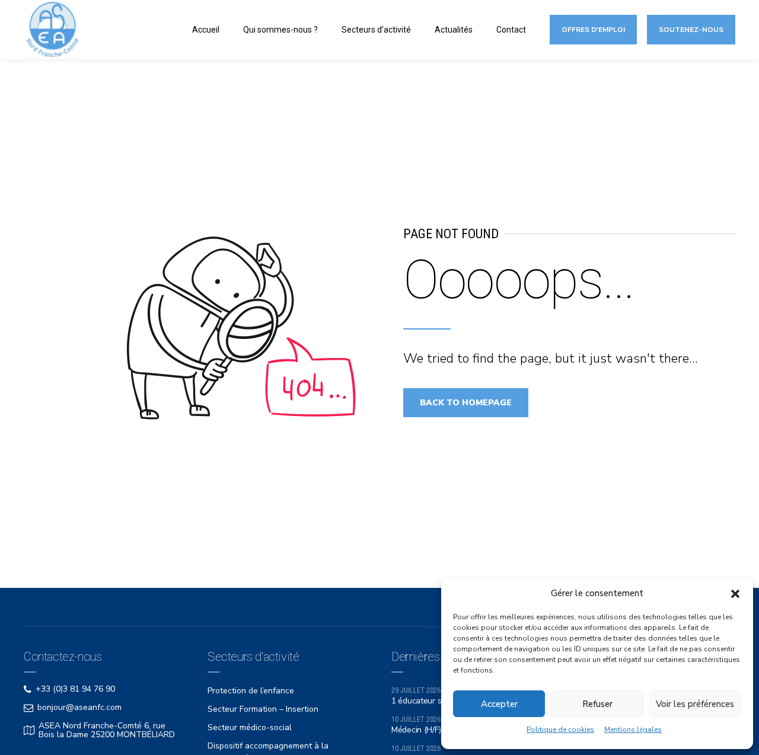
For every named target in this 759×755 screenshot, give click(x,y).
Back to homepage (466, 402)
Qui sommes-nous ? (280, 29)
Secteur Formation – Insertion (263, 709)
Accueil (205, 29)
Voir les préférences (695, 704)
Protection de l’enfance (251, 690)
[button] (735, 594)
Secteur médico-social (250, 727)
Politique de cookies (560, 729)
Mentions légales (633, 729)
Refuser (597, 704)
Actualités (454, 29)
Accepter (499, 704)
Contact (511, 29)
